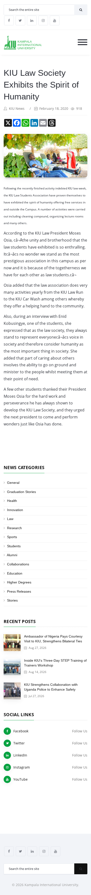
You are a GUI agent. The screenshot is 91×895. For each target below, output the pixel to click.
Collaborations (18, 564)
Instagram (21, 767)
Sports (12, 537)
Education (14, 573)
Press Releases (19, 591)
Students (14, 546)
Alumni (12, 555)
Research (14, 528)
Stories (12, 600)
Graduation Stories (21, 492)
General (13, 483)
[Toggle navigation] (82, 42)
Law (10, 519)
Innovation (15, 510)
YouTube (20, 779)
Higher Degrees (19, 582)
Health (12, 501)
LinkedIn (20, 755)
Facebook (20, 731)
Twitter (19, 743)
